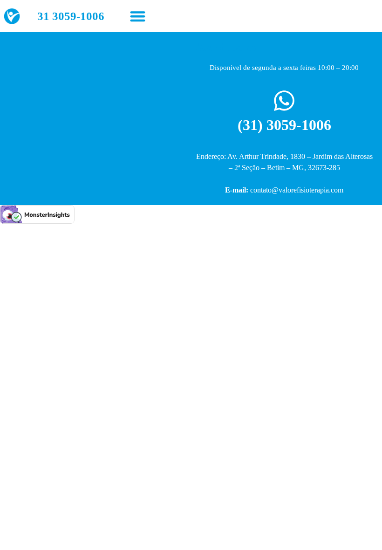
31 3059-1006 (70, 16)
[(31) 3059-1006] (284, 100)
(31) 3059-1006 (284, 125)
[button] (137, 16)
